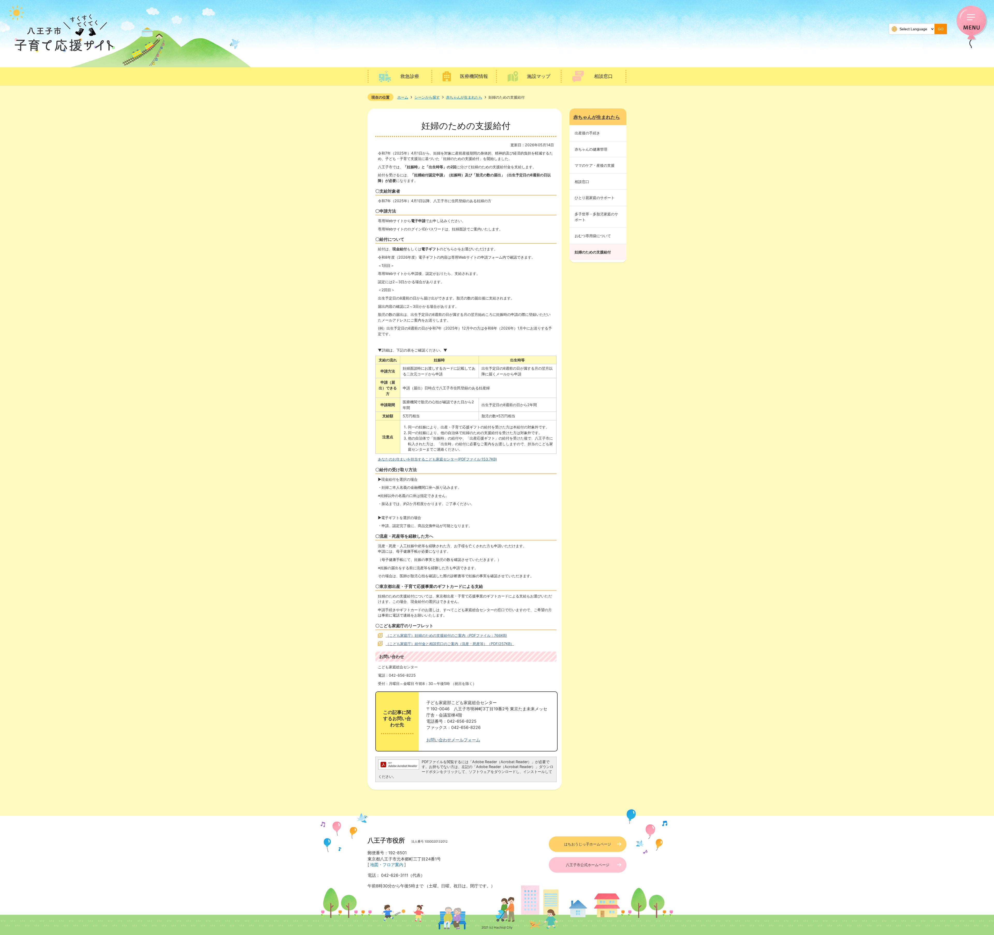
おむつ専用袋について (593, 235)
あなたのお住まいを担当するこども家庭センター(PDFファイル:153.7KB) (437, 459)
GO (941, 29)
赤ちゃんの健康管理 (591, 149)
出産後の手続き (587, 133)
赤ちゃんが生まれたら (464, 97)
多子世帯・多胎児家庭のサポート (596, 217)
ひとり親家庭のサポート (595, 197)
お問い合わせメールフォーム (453, 739)
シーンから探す (427, 97)
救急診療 (409, 76)
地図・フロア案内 (386, 864)
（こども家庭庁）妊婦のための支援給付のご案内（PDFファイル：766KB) (446, 635)
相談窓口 (603, 76)
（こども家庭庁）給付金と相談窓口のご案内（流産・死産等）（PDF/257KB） (450, 643)
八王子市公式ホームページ (587, 865)
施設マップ (538, 76)
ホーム (402, 97)
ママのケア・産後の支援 (595, 165)
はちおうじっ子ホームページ (587, 844)
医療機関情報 (474, 76)
